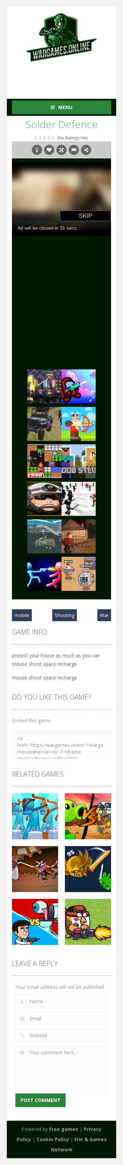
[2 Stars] (40, 138)
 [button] (74, 150)
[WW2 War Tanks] (44, 423)
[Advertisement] (67, 76)
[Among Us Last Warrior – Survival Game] (79, 386)
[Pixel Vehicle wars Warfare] (44, 536)
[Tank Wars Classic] (44, 461)
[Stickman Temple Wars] (44, 573)
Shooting (64, 615)
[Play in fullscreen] (61, 150)
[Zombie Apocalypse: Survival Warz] (79, 536)
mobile (21, 615)
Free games (63, 1129)
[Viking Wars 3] (79, 423)
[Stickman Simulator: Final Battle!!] (79, 498)
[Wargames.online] (61, 36)
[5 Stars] (54, 138)
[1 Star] (36, 138)
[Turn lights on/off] (37, 150)
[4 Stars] (49, 138)
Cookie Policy (53, 1139)
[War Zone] (44, 498)
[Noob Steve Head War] (79, 461)
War (104, 615)
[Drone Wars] (79, 573)
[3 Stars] (45, 138)
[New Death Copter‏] (44, 386)
